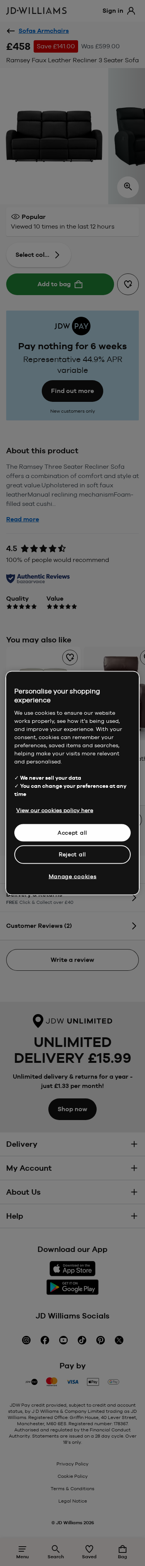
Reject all (72, 854)
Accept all (72, 832)
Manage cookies (73, 876)
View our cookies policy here (54, 810)
